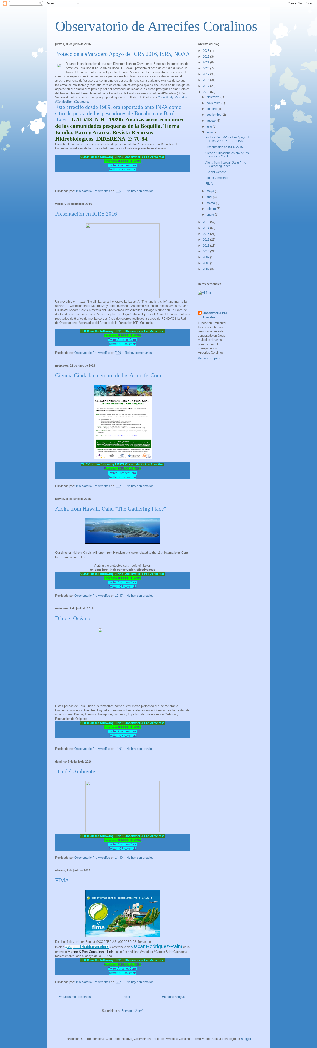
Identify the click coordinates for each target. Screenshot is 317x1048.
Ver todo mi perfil (209, 358)
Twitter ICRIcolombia (122, 169)
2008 (206, 263)
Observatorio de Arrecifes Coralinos (156, 26)
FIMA (62, 880)
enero (211, 214)
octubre (212, 109)
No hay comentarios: (140, 191)
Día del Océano (72, 618)
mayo (211, 191)
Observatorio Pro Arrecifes (215, 315)
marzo (211, 203)
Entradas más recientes (75, 997)
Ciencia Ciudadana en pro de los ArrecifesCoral (109, 375)
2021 (206, 62)
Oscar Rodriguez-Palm (156, 946)
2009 (206, 257)
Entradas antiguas (174, 997)
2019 (206, 74)
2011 (206, 245)
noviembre (214, 103)
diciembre (213, 97)
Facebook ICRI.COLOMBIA (122, 161)
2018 (206, 80)
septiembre (214, 114)
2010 (206, 251)
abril (210, 197)
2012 (206, 239)
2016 (206, 92)
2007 (206, 269)
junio (210, 132)
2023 (206, 50)
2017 (206, 86)
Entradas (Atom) (132, 1010)
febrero (212, 208)
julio (210, 126)
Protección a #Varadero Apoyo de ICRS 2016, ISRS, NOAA (122, 54)
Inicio (126, 997)
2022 (206, 56)
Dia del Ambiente (75, 771)
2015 (206, 222)
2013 (206, 234)
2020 (206, 68)
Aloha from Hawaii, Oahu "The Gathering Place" (110, 509)
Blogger (246, 1039)
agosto (212, 120)
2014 (206, 228)
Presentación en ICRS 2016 (86, 214)
